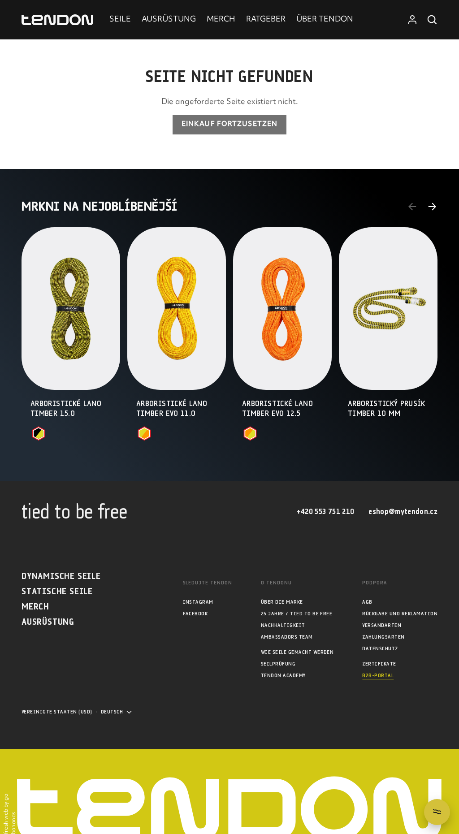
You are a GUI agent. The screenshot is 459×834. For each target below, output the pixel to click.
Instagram (198, 602)
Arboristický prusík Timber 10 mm (386, 409)
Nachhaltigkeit (283, 625)
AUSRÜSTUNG (169, 19)
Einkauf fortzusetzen (229, 124)
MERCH (221, 19)
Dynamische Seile (61, 576)
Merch (35, 607)
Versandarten (381, 625)
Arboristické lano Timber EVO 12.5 (277, 409)
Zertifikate (379, 663)
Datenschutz (380, 648)
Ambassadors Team (287, 637)
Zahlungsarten (383, 637)
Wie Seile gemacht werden (297, 652)
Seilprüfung (278, 663)
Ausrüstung (48, 622)
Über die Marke (282, 602)
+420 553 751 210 (325, 512)
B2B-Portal (378, 675)
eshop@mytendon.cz (402, 512)
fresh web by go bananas (10, 814)
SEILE (120, 19)
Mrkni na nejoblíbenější (100, 207)
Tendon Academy (283, 675)
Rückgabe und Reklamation (399, 613)
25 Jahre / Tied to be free (296, 613)
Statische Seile (57, 592)
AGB (367, 602)
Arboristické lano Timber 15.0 (65, 409)
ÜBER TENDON (324, 19)
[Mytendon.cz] (57, 20)
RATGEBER (266, 19)
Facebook (195, 613)
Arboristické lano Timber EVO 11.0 (171, 409)
